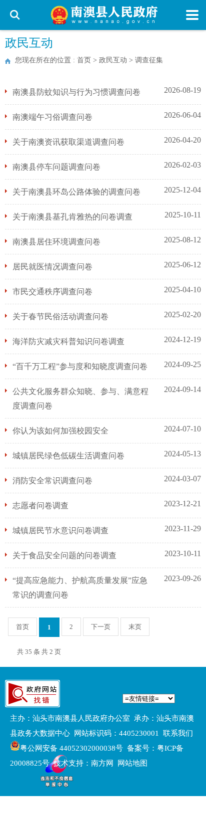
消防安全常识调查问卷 (52, 480)
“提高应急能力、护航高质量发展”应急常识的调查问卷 (80, 587)
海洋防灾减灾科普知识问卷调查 (68, 341)
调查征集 (149, 60)
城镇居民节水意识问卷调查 (60, 530)
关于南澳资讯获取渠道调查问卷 (68, 142)
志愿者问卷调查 (40, 505)
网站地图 (133, 763)
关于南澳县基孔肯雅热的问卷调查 (72, 216)
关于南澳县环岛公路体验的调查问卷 (76, 192)
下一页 (100, 626)
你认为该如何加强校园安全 (60, 430)
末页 (135, 626)
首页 (84, 60)
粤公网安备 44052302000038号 (71, 748)
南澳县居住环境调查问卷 (56, 241)
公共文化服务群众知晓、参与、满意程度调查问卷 (80, 398)
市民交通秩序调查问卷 (52, 291)
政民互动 (113, 60)
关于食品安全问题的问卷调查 (64, 555)
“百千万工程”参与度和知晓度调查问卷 (80, 366)
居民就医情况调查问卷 (52, 266)
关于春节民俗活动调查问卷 (60, 316)
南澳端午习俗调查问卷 (52, 117)
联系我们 (178, 733)
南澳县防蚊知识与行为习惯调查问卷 (76, 92)
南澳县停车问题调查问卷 (56, 167)
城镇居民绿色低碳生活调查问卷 (68, 455)
